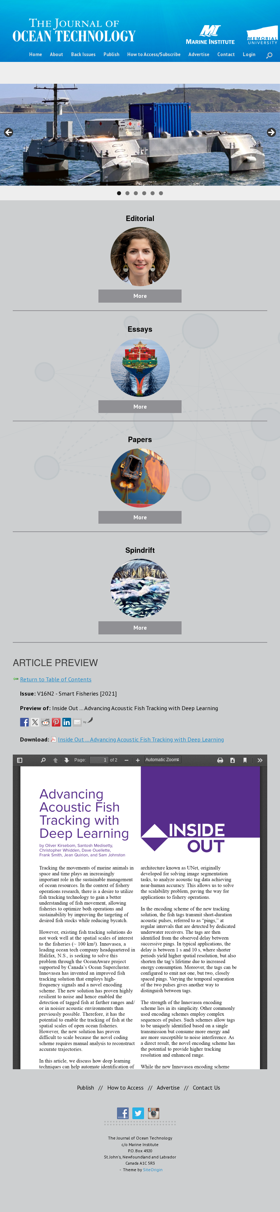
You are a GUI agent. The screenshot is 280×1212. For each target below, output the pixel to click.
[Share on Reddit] (45, 722)
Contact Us (206, 1087)
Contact (226, 54)
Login (249, 54)
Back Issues (83, 54)
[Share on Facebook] (24, 722)
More (140, 295)
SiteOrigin (153, 1169)
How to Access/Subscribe (153, 54)
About (56, 54)
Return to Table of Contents (56, 679)
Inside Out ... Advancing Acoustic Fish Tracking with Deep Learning (141, 739)
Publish (111, 54)
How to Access (125, 1087)
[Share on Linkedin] (66, 722)
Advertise (198, 54)
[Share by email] (77, 722)
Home (35, 54)
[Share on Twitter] (35, 722)
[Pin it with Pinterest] (56, 722)
